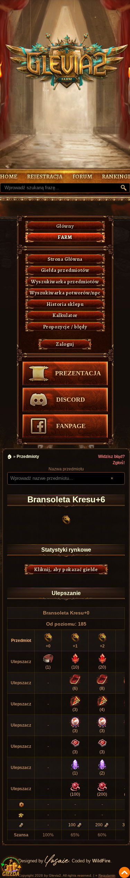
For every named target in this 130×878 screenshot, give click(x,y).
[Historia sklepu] (65, 304)
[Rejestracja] (44, 176)
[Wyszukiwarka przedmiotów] (65, 281)
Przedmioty (28, 456)
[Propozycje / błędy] (65, 327)
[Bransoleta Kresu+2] (102, 637)
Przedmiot (21, 640)
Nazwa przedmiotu (66, 469)
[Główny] (65, 226)
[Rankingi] (116, 176)
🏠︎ (9, 456)
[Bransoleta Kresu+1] (75, 637)
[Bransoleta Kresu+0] (48, 637)
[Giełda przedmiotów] (65, 270)
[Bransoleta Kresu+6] (66, 519)
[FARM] (65, 237)
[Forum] (82, 176)
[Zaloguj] (65, 344)
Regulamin (106, 875)
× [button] (112, 478)
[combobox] (59, 478)
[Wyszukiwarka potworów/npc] (65, 293)
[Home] (8, 176)
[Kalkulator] (65, 315)
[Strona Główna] (65, 259)
